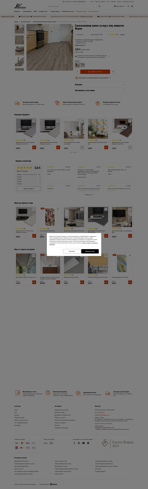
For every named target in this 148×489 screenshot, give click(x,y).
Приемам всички (90, 251)
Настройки (72, 251)
